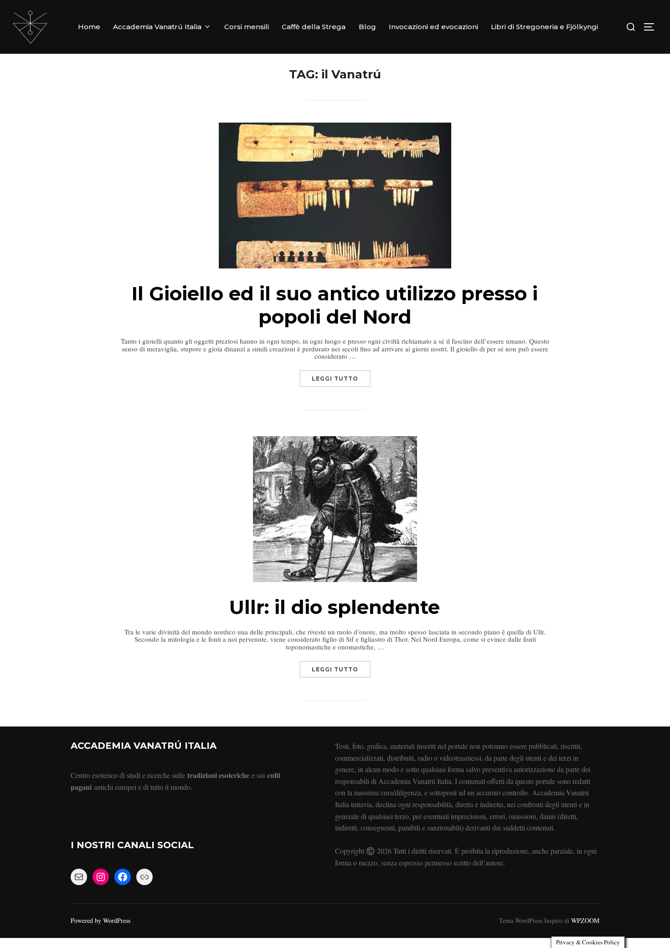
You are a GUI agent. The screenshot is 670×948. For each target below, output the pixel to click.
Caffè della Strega (313, 26)
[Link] (144, 877)
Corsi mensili (246, 26)
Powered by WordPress (100, 920)
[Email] (79, 877)
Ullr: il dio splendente (334, 607)
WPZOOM (585, 920)
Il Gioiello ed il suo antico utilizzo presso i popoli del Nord (335, 305)
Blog (367, 26)
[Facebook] (122, 877)
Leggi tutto (341, 376)
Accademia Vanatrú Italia (157, 26)
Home (89, 26)
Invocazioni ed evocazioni (433, 26)
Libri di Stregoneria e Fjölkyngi (544, 26)
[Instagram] (101, 877)
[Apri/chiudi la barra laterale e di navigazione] (652, 27)
